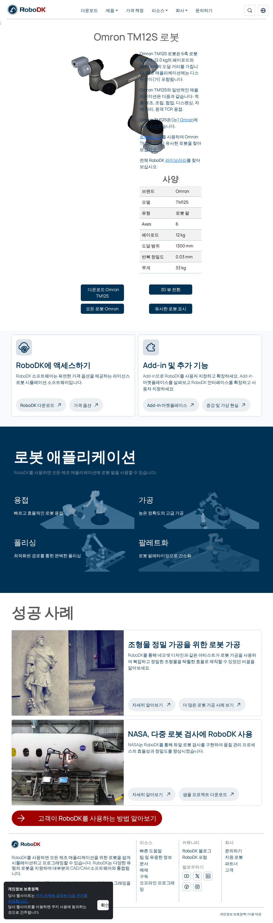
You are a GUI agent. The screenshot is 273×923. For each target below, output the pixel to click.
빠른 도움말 (151, 851)
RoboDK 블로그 (196, 851)
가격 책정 (135, 10)
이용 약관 (254, 914)
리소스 (158, 10)
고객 (229, 870)
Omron (187, 120)
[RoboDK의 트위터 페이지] (197, 876)
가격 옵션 (82, 405)
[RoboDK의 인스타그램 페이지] (197, 886)
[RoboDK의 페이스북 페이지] (186, 886)
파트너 (231, 863)
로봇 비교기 (151, 137)
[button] (263, 10)
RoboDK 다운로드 (37, 405)
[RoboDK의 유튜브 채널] (186, 876)
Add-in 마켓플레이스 (167, 405)
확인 (105, 905)
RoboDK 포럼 (194, 857)
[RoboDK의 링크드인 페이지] (208, 876)
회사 (180, 10)
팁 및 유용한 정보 (156, 857)
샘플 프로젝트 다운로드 (205, 794)
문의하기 (203, 10)
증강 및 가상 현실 (222, 405)
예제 (144, 870)
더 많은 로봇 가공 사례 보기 (208, 705)
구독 (144, 876)
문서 (144, 863)
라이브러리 (176, 160)
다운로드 (89, 10)
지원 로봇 (234, 857)
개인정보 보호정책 (233, 914)
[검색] (249, 10)
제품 (110, 10)
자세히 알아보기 (153, 704)
